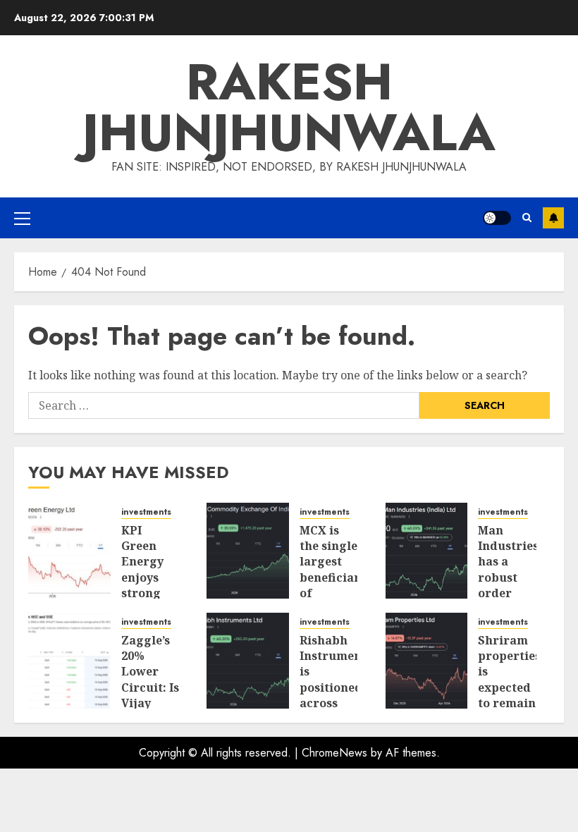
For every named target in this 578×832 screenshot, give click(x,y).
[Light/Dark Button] (497, 218)
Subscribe (553, 217)
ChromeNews (334, 753)
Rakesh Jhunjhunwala (289, 107)
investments (146, 512)
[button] (22, 218)
